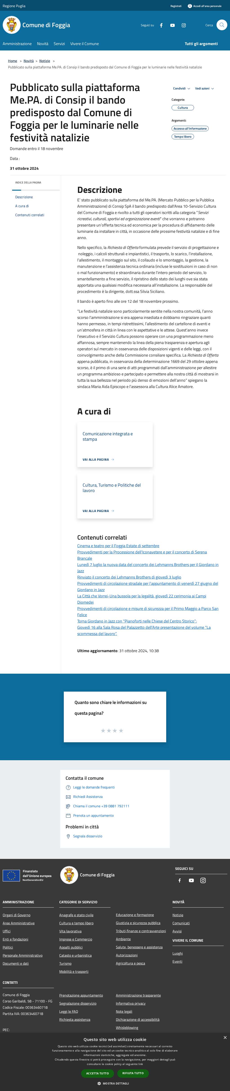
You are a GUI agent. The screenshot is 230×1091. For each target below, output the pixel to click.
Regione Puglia (14, 6)
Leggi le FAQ (68, 1011)
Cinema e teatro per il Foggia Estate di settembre (118, 546)
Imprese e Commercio (75, 939)
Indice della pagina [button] (28, 182)
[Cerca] (222, 25)
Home (12, 60)
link (140, 1064)
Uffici (7, 931)
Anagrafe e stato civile (76, 915)
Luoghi (177, 953)
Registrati (175, 6)
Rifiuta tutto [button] (133, 1073)
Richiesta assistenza (74, 1019)
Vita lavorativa (70, 931)
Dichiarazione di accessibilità (137, 1019)
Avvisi (177, 931)
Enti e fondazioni (15, 939)
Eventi (177, 961)
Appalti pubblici (71, 947)
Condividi (179, 88)
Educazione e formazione (135, 914)
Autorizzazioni (127, 955)
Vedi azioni (202, 88)
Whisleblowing (127, 1027)
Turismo (65, 963)
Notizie (44, 60)
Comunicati (181, 923)
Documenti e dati (16, 963)
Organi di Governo (16, 915)
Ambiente (123, 939)
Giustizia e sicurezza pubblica (138, 922)
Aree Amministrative (19, 923)
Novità (29, 60)
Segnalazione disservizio (77, 1003)
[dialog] (115, 1062)
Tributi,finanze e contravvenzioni (141, 931)
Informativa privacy (131, 1003)
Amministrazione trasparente (138, 995)
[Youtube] (170, 25)
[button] (115, 1083)
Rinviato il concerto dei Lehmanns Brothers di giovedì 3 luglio (129, 577)
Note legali (124, 1011)
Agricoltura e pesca (130, 963)
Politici (8, 947)
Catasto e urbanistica (75, 955)
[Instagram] (181, 25)
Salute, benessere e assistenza (139, 947)
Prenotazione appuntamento (81, 995)
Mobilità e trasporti (73, 971)
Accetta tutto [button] (97, 1073)
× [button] (225, 1037)
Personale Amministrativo (22, 955)
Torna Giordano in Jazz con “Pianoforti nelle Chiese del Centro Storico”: (137, 621)
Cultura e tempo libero (76, 923)
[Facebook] (159, 25)
